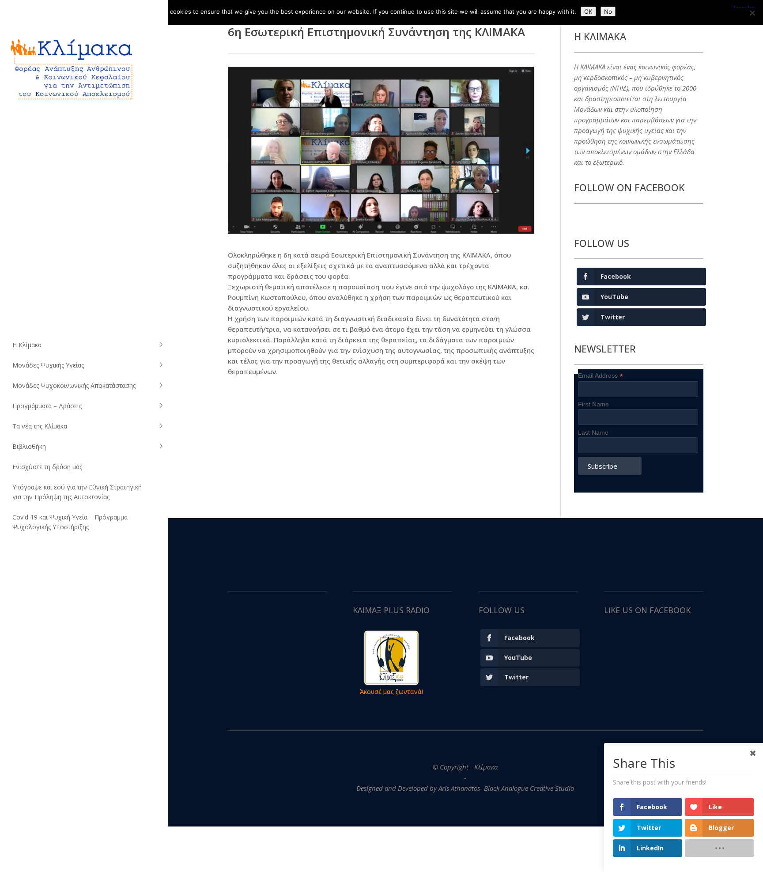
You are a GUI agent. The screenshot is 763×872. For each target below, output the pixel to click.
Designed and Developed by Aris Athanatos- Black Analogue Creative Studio (465, 788)
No (608, 11)
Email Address (600, 376)
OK (588, 11)
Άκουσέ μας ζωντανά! (391, 691)
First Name (593, 404)
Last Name (593, 432)
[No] (752, 12)
